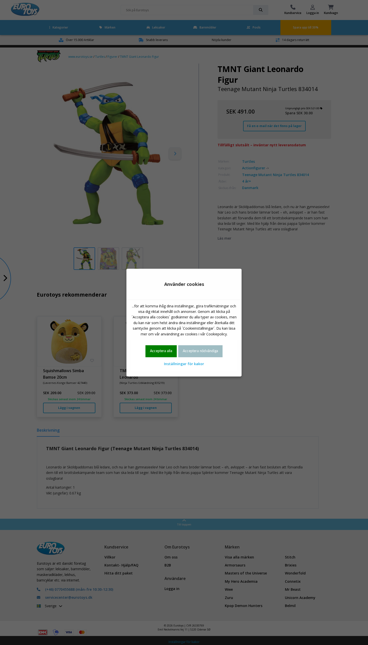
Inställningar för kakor (184, 364)
